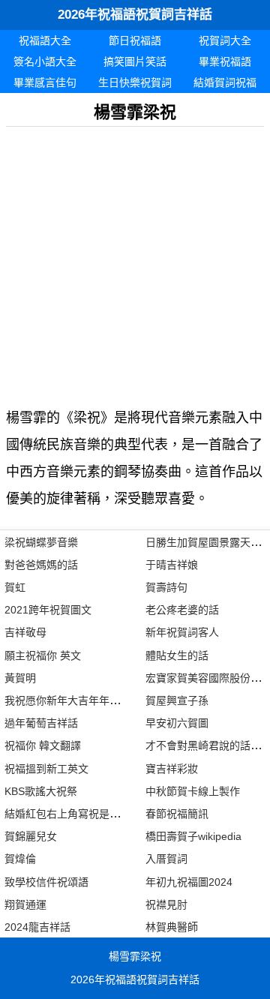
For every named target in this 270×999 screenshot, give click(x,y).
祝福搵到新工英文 (46, 769)
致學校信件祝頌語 (46, 882)
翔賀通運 (25, 904)
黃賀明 (20, 678)
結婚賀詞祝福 (225, 82)
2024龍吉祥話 (37, 927)
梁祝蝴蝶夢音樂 (41, 542)
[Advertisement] (135, 262)
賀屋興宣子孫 (177, 700)
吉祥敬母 (25, 632)
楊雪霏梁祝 (135, 956)
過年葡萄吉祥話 (41, 723)
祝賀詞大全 (225, 40)
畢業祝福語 (225, 62)
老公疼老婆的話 (182, 610)
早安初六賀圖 (177, 723)
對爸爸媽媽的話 (41, 565)
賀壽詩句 (167, 587)
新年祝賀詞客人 (182, 632)
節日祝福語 (135, 40)
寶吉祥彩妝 (172, 769)
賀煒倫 (20, 859)
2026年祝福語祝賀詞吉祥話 (135, 15)
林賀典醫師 (172, 927)
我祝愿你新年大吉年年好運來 (72, 700)
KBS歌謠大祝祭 (40, 791)
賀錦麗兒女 (30, 836)
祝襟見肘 (167, 904)
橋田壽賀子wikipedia (194, 836)
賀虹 (15, 587)
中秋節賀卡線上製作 (193, 791)
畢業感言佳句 (45, 82)
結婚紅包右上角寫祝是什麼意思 (78, 814)
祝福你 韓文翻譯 (42, 746)
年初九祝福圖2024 (189, 882)
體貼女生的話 (177, 656)
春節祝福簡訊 (177, 814)
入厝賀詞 (167, 859)
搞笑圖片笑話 (135, 62)
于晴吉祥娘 (172, 565)
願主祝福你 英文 (42, 656)
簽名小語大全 (45, 62)
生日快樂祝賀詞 (135, 82)
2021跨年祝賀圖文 (48, 610)
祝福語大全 (45, 40)
